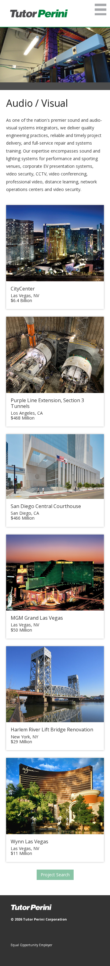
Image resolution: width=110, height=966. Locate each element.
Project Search (55, 875)
